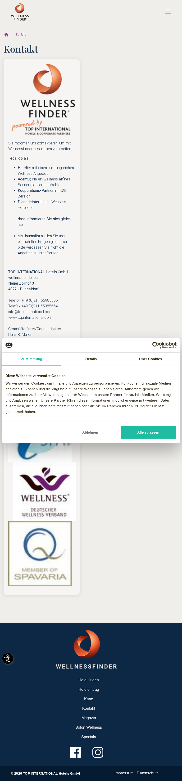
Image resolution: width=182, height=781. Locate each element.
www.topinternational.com (30, 317)
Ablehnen (90, 432)
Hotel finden (88, 679)
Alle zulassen (148, 432)
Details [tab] (91, 359)
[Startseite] (6, 34)
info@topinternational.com (30, 312)
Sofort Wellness (88, 727)
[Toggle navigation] (168, 12)
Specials (88, 736)
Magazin (89, 717)
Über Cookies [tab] (150, 359)
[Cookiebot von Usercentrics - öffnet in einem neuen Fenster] (156, 345)
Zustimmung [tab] (31, 359)
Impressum (123, 773)
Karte (88, 698)
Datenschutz (147, 773)
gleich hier (59, 241)
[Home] (20, 12)
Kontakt (21, 34)
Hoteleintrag (88, 689)
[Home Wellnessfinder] (86, 648)
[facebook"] (75, 752)
